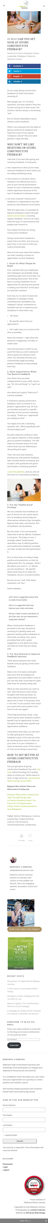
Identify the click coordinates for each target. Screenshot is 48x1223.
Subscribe (14, 1045)
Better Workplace (23, 816)
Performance (22, 822)
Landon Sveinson (37, 1210)
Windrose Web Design (35, 1213)
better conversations (16, 216)
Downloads (8, 1164)
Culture (36, 816)
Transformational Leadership (21, 825)
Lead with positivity (15, 472)
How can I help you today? (24, 929)
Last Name (7, 1125)
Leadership (12, 56)
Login (5, 1167)
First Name (7, 1115)
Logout (6, 1170)
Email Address (9, 1105)
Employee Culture (31, 53)
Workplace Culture (25, 56)
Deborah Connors (14, 59)
